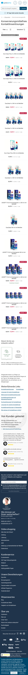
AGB (2, 543)
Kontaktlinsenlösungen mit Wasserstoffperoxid (8, 398)
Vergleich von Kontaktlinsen (8, 605)
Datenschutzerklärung (15, 671)
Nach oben (19, 651)
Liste (16, 664)
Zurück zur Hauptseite (11, 651)
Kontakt (3, 628)
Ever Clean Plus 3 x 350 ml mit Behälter (14, 54)
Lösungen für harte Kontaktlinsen (10, 392)
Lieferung (3, 537)
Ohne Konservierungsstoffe (8, 35)
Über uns (3, 617)
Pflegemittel (7, 17)
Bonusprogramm (5, 580)
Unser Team (4, 620)
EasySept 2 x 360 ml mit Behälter (14, 178)
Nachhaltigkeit (5, 625)
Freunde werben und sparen (8, 585)
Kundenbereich (5, 557)
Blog (2, 600)
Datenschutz (4, 548)
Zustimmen (14, 673)
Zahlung (3, 535)
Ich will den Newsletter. (14, 491)
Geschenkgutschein (6, 583)
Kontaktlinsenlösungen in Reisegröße (11, 407)
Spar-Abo (3, 577)
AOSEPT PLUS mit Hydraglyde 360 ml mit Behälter (14, 253)
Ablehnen (22, 673)
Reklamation (4, 565)
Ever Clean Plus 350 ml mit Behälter (14, 153)
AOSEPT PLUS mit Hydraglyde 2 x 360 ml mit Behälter (14, 203)
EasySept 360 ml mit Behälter (14, 227)
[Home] (1, 17)
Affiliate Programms (6, 588)
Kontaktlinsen (20, 389)
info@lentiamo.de (5, 523)
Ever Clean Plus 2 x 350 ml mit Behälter (14, 78)
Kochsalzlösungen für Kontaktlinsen (11, 402)
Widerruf (3, 563)
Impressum (4, 614)
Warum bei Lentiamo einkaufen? (9, 622)
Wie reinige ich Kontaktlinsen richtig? (11, 410)
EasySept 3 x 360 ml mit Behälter (14, 128)
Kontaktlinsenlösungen (7, 389)
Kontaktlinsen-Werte (6, 602)
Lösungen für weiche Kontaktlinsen (10, 405)
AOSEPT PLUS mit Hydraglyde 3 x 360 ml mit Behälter (14, 328)
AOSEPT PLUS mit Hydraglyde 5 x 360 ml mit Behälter (14, 277)
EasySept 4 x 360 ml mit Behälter (14, 103)
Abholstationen (5, 540)
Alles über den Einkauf (7, 532)
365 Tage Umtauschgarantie (8, 560)
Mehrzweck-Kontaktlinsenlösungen (10, 395)
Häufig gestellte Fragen (7, 568)
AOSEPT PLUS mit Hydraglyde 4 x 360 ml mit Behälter (14, 303)
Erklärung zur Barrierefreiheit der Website (12, 545)
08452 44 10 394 (5, 521)
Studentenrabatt (5, 591)
